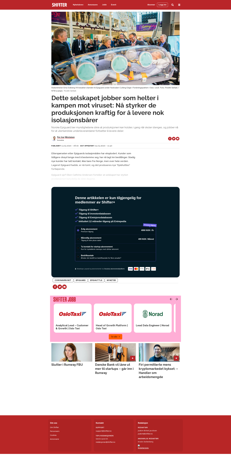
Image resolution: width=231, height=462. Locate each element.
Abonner (151, 5)
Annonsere (93, 5)
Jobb (104, 5)
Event (113, 5)
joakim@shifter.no (145, 444)
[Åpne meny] (179, 5)
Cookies (53, 445)
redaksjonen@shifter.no (105, 452)
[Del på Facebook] (170, 138)
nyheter (111, 291)
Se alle (114, 347)
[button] (170, 309)
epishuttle (96, 291)
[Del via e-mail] (177, 138)
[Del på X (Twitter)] (174, 138)
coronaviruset (63, 291)
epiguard (81, 291)
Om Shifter (54, 438)
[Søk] (172, 5)
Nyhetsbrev (78, 5)
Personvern (54, 441)
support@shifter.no (104, 441)
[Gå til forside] (59, 5)
